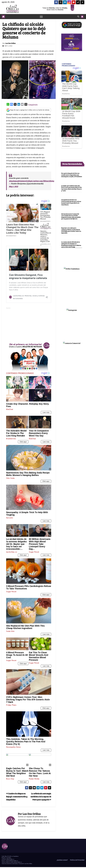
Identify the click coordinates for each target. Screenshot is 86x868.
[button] (78, 16)
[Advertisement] (28, 325)
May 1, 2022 (13, 186)
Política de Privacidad (77, 860)
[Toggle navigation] (41, 16)
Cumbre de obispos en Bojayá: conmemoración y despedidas (16, 796)
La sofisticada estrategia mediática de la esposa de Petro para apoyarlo (41, 796)
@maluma (13, 181)
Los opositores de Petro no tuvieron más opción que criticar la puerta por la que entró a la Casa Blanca (71, 202)
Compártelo (33, 104)
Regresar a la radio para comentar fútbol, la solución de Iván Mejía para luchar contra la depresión (71, 230)
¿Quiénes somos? (62, 860)
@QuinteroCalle (23, 181)
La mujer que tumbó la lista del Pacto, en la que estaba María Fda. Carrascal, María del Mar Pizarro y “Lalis (71, 188)
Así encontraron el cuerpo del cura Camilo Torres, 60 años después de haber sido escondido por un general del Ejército (71, 216)
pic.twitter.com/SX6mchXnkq (42, 181)
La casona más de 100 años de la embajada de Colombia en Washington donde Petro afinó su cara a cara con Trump (71, 244)
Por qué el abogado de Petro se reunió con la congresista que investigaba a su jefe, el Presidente (71, 174)
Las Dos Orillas (10, 43)
